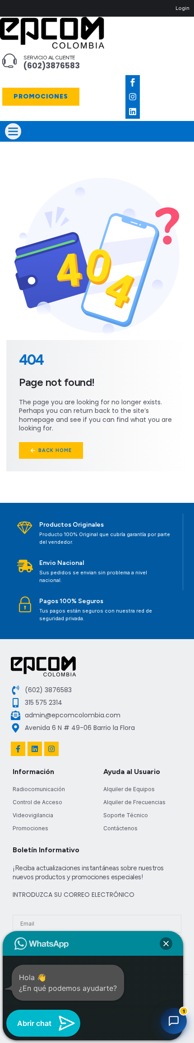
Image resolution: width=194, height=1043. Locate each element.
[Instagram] (132, 97)
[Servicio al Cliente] (9, 61)
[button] (13, 131)
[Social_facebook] (132, 82)
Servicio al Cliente (49, 57)
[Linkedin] (132, 111)
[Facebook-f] (18, 749)
